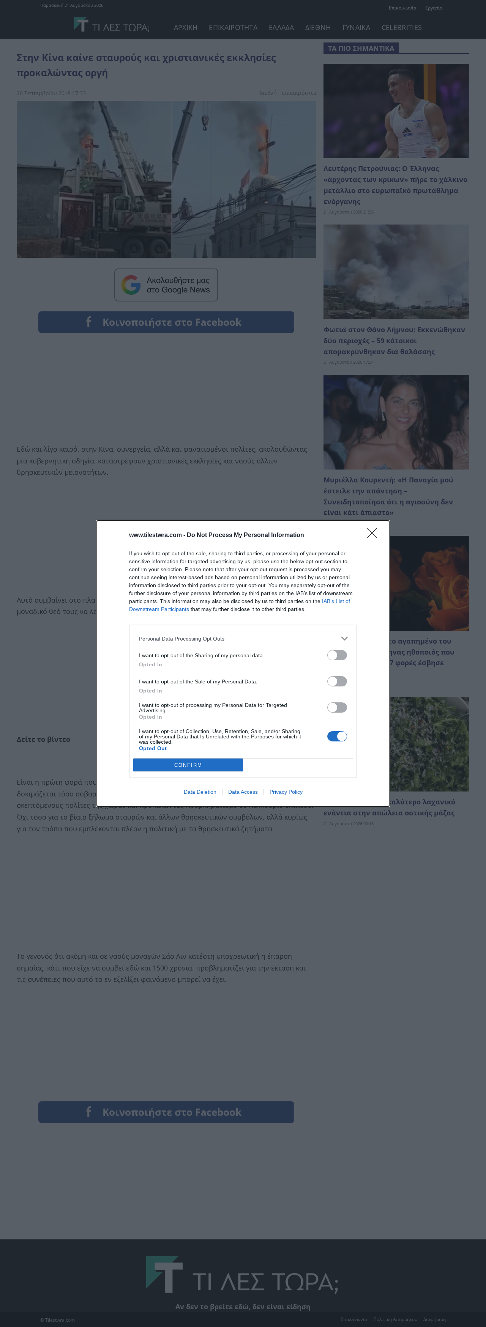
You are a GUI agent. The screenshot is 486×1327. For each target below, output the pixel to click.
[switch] (337, 655)
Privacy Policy (286, 792)
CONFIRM (188, 765)
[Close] (374, 535)
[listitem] (243, 638)
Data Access (243, 792)
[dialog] (243, 663)
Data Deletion (200, 792)
